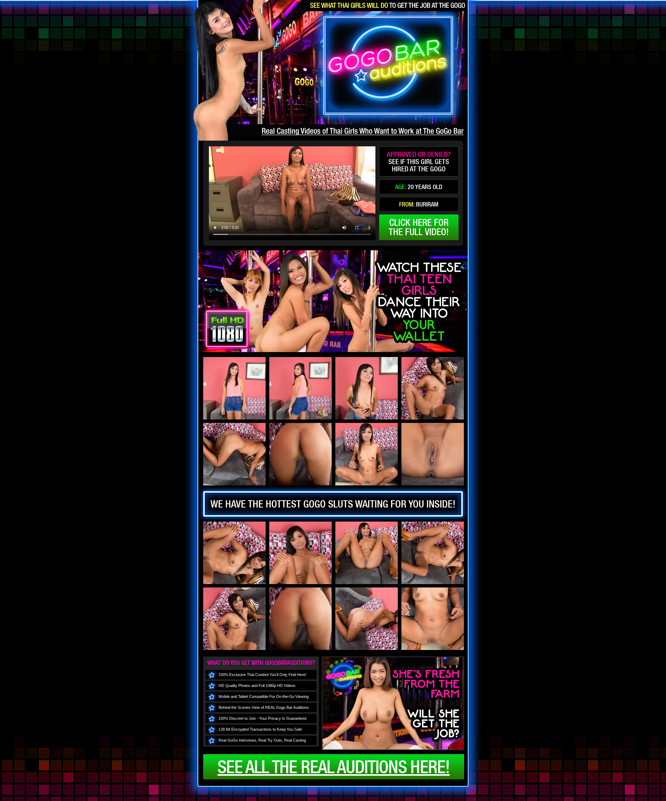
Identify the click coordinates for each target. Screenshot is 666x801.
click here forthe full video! (419, 227)
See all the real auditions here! (333, 766)
